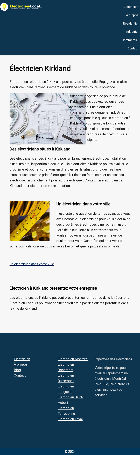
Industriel (131, 31)
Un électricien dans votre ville (32, 264)
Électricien (131, 7)
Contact (133, 48)
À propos (132, 15)
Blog (17, 370)
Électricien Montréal (73, 359)
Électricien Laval (70, 419)
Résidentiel (130, 23)
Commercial (130, 40)
